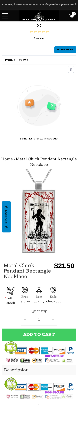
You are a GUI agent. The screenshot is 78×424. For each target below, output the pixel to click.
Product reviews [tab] (16, 60)
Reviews (6, 217)
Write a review (65, 49)
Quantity (39, 311)
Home (7, 159)
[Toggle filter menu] (71, 69)
